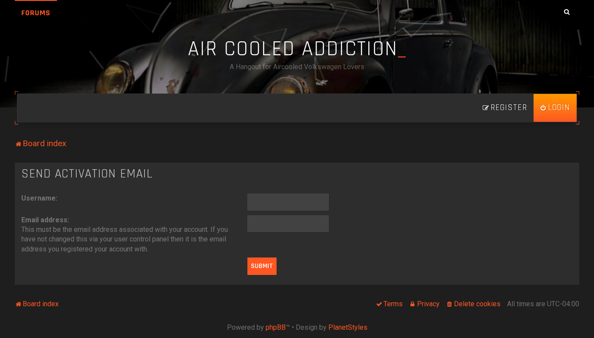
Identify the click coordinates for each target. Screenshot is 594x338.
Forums (35, 13)
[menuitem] (555, 108)
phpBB (276, 327)
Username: (39, 198)
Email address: (45, 220)
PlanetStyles (347, 327)
